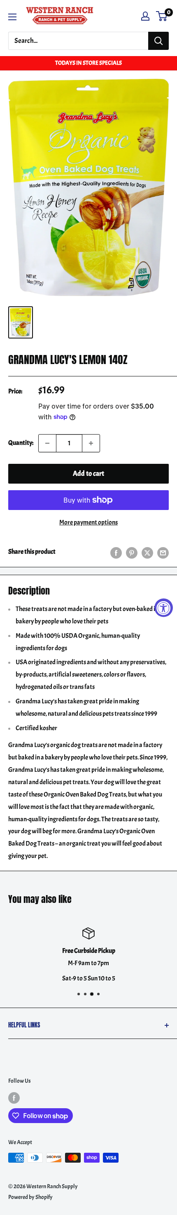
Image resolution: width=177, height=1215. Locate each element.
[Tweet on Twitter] (147, 551)
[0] (162, 16)
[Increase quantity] (91, 443)
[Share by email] (163, 551)
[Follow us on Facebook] (14, 1097)
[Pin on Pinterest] (131, 551)
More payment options (88, 522)
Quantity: (20, 443)
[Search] (158, 41)
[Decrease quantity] (47, 443)
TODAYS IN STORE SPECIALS (88, 62)
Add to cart (88, 473)
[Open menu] (12, 17)
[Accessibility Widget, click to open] (163, 607)
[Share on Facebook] (116, 551)
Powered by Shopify (30, 1197)
